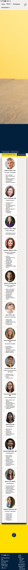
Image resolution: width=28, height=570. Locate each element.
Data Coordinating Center (9, 154)
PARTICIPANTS (21, 564)
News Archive (21, 154)
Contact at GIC (22, 561)
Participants (16, 4)
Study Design (5, 152)
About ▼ (9, 4)
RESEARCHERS (21, 566)
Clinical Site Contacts (21, 560)
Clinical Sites (14, 152)
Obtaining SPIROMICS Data (22, 568)
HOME (19, 555)
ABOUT (20, 557)
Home (3, 4)
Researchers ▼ (5, 7)
